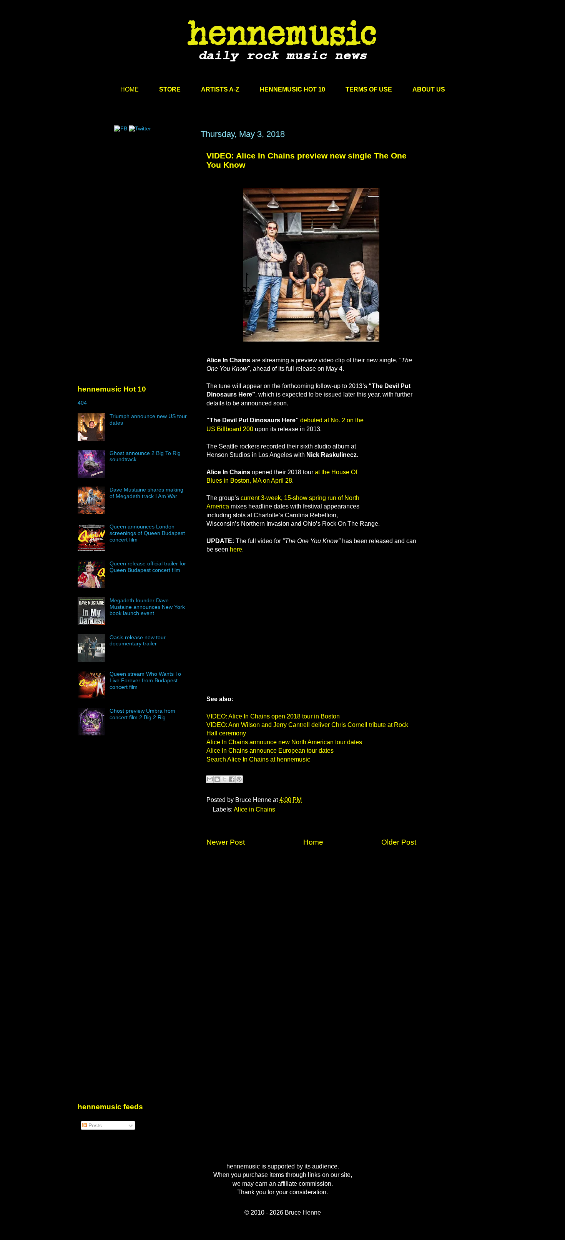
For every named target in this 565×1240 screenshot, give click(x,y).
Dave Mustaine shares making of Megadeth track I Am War (146, 493)
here (236, 549)
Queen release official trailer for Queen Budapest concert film (148, 566)
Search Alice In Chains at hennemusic (258, 759)
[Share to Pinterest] (239, 779)
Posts (94, 1125)
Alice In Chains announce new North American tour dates (284, 742)
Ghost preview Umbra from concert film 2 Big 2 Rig (142, 714)
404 (82, 403)
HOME (129, 89)
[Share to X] (224, 779)
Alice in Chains (254, 809)
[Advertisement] (135, 203)
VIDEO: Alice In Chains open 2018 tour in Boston (273, 716)
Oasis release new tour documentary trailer (138, 640)
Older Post (398, 842)
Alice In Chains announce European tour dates (270, 750)
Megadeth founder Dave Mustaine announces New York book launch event (147, 607)
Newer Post (225, 842)
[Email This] (210, 779)
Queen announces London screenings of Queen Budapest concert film (147, 533)
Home (313, 842)
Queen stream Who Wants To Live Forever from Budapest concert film (145, 680)
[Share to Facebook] (232, 779)
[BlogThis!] (217, 779)
